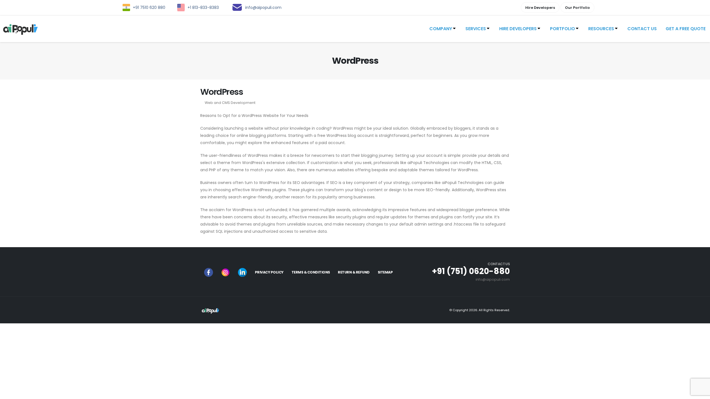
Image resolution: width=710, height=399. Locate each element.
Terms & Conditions (310, 272)
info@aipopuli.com (493, 279)
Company (440, 28)
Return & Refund (354, 272)
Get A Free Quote (686, 28)
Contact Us (642, 28)
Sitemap (385, 272)
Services (475, 28)
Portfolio (562, 28)
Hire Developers (518, 28)
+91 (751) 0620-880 (471, 271)
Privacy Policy (269, 272)
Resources (601, 28)
